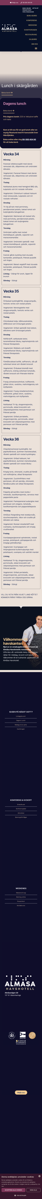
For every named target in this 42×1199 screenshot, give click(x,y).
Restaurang (31, 34)
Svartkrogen (30, 30)
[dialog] (21, 1186)
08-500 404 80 (29, 139)
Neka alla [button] (33, 1190)
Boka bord (32, 16)
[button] (36, 48)
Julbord (33, 39)
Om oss (34, 44)
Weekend (32, 25)
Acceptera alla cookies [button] (13, 1190)
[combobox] (39, 1176)
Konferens (31, 20)
